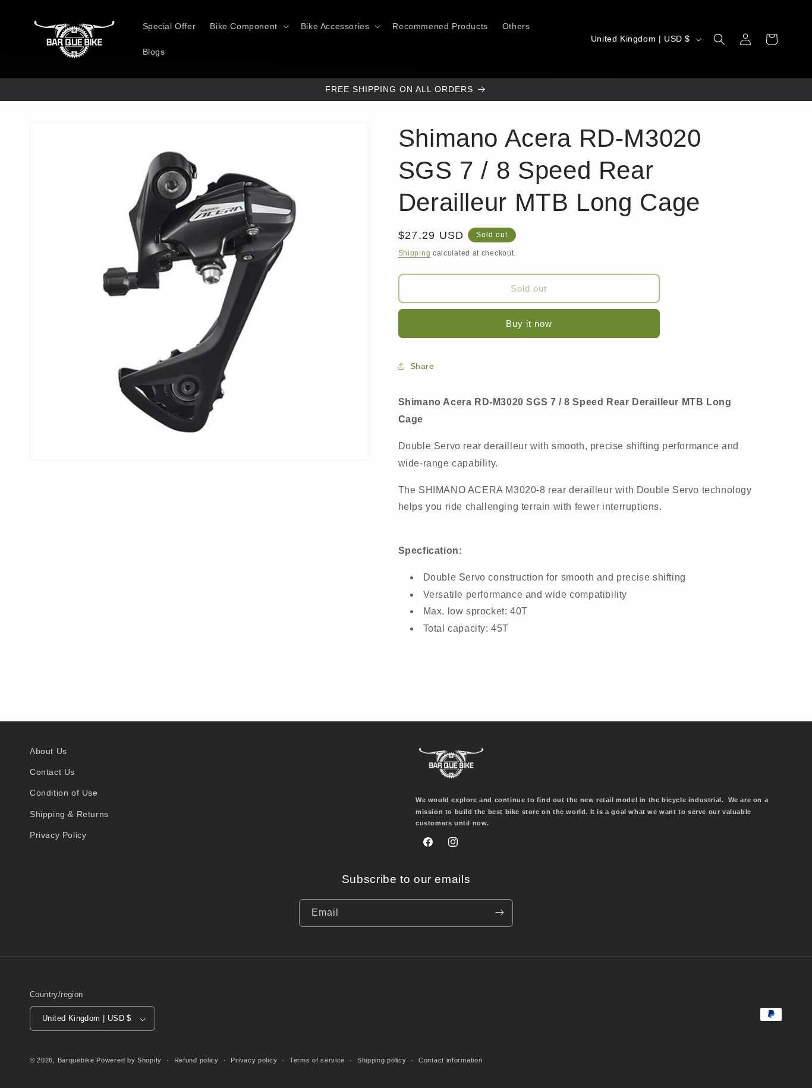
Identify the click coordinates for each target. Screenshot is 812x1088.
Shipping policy (382, 1060)
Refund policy (196, 1060)
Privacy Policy (58, 835)
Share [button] (422, 366)
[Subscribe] (499, 912)
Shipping (414, 253)
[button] (248, 26)
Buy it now (529, 323)
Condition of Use (64, 793)
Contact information (450, 1060)
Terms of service (317, 1060)
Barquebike (76, 1060)
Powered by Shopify (129, 1060)
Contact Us (52, 772)
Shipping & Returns (69, 814)
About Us (48, 751)
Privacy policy (254, 1060)
